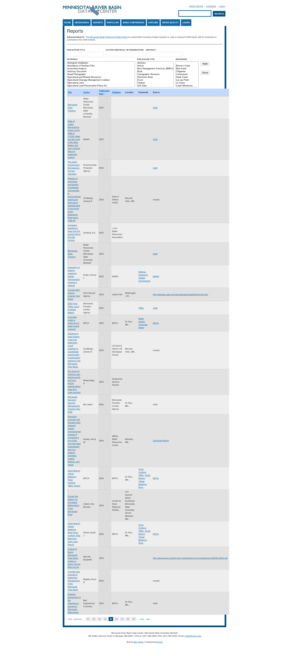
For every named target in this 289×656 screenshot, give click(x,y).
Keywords (72, 59)
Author (86, 92)
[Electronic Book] (155, 77)
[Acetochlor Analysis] (101, 68)
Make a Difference (133, 22)
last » (148, 619)
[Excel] (155, 80)
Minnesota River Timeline (72, 107)
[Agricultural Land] (101, 83)
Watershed (181, 59)
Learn (186, 22)
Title (70, 92)
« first (69, 619)
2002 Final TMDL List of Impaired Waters (73, 308)
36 (116, 619)
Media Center (196, 6)
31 (88, 619)
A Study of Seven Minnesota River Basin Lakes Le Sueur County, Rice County (74, 558)
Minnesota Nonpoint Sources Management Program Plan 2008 (74, 404)
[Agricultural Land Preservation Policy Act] (101, 85)
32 (94, 619)
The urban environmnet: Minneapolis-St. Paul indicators (74, 167)
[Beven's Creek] (187, 65)
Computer (142, 324)
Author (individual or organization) (125, 50)
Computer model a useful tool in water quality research (73, 323)
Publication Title (76, 50)
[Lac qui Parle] (187, 80)
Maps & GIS (113, 22)
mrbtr (155, 107)
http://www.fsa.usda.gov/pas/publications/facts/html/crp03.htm (180, 294)
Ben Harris (138, 641)
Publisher (116, 92)
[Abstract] (155, 63)
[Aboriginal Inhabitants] (101, 63)
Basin (67, 22)
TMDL (141, 307)
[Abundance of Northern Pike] (101, 65)
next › (142, 619)
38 (128, 619)
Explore (153, 22)
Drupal (159, 641)
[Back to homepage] (92, 14)
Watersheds (82, 22)
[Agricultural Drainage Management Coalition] (101, 80)
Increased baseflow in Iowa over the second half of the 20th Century (74, 233)
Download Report (161, 440)
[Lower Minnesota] (187, 85)
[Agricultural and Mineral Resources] (101, 77)
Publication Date (104, 92)
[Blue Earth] (187, 68)
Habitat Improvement (144, 279)
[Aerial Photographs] (101, 74)
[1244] (187, 63)
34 (105, 619)
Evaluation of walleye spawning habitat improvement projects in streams (74, 276)
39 (133, 619)
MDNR (156, 276)
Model (141, 327)
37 (122, 619)
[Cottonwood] (187, 74)
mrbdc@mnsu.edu (193, 635)
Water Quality (170, 22)
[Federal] (155, 83)
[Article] (155, 65)
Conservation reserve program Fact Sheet (74, 294)
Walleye (142, 271)
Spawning (143, 274)
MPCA (156, 323)
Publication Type (146, 59)
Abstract (151, 50)
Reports (98, 22)
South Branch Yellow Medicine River (144, 481)
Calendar (211, 6)
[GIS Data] (155, 85)
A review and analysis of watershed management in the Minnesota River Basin (74, 580)
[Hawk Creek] (187, 77)
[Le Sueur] (187, 83)
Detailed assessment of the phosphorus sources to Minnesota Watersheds (74, 603)
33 (99, 619)
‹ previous (77, 619)
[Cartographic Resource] (155, 74)
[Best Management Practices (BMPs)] (155, 68)
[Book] (155, 71)
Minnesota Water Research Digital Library (109, 36)
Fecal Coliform (142, 471)
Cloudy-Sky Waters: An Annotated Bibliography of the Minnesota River (73, 505)
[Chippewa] (187, 71)
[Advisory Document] (101, 71)
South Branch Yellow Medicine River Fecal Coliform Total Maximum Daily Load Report (74, 534)
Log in (222, 6)
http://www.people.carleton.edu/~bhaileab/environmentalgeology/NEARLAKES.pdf (190, 558)
